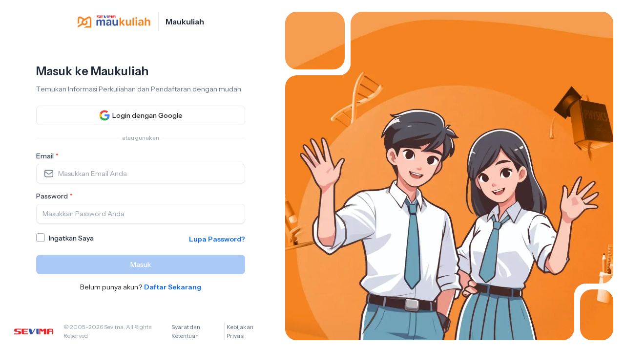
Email (47, 156)
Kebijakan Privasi (240, 331)
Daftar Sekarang (172, 287)
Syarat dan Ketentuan (185, 331)
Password (54, 196)
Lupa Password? (217, 239)
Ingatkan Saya (71, 238)
